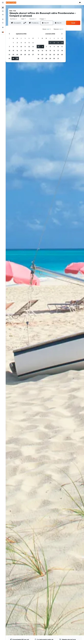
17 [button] (21, 50)
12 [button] (29, 46)
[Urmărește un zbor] (3, 22)
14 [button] (9, 50)
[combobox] (33, 19)
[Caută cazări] (3, 11)
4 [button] (25, 42)
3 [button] (21, 42)
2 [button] (17, 42)
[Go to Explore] (3, 19)
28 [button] (9, 58)
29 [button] (13, 58)
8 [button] (13, 46)
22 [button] (13, 54)
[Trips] (3, 27)
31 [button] (58, 58)
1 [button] (13, 42)
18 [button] (25, 50)
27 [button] (33, 54)
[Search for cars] (3, 14)
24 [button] (21, 54)
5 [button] (38, 46)
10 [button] (21, 46)
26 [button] (29, 54)
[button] (3, 2)
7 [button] (9, 46)
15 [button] (13, 50)
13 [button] (33, 46)
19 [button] (29, 50)
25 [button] (25, 54)
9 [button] (17, 46)
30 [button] (17, 58)
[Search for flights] (3, 7)
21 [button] (9, 54)
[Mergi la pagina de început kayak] (11, 3)
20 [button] (33, 50)
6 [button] (42, 46)
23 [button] (17, 54)
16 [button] (17, 50)
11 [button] (25, 46)
